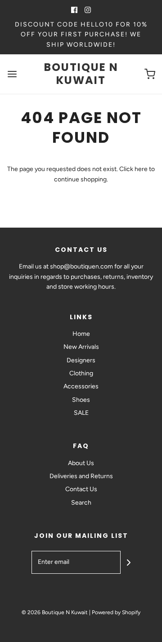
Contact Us (81, 489)
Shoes (81, 400)
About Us (81, 463)
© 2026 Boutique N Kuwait (55, 612)
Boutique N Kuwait (81, 74)
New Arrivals (81, 347)
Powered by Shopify (116, 612)
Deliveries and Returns (81, 476)
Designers (81, 360)
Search (81, 502)
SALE (81, 413)
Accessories (81, 386)
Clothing (81, 373)
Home (81, 334)
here (141, 169)
